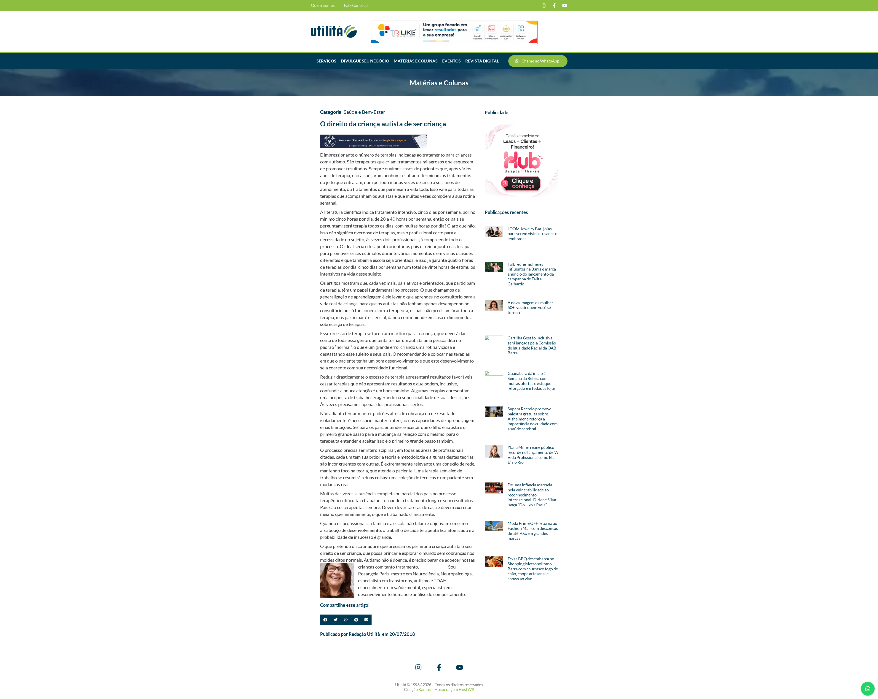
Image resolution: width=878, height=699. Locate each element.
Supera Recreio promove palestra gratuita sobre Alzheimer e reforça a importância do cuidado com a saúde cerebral (533, 418)
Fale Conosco (356, 5)
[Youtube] (564, 5)
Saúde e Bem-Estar (364, 112)
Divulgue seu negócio (365, 60)
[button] (325, 620)
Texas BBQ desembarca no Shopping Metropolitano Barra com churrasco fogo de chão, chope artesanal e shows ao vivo (533, 568)
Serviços (326, 60)
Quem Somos (323, 5)
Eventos (451, 60)
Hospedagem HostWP (454, 689)
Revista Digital (482, 60)
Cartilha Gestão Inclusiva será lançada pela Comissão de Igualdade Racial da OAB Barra (532, 345)
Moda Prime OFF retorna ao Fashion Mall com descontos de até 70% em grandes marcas (533, 531)
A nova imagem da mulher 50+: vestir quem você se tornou (530, 307)
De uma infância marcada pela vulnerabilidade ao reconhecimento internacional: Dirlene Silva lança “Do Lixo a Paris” (532, 494)
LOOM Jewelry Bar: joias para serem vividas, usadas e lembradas (532, 233)
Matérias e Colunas (416, 60)
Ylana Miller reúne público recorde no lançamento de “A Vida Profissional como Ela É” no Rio (533, 455)
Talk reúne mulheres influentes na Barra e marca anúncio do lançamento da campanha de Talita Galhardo (532, 274)
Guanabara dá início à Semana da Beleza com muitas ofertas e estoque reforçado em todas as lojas (532, 381)
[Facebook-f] (554, 5)
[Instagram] (544, 5)
